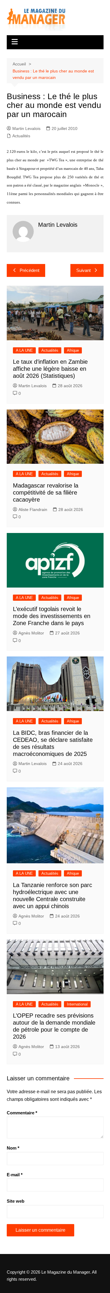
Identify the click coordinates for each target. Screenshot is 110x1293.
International (77, 1004)
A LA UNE (24, 350)
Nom (13, 1147)
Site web (15, 1201)
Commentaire (22, 1112)
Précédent (29, 270)
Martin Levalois (26, 128)
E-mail (15, 1174)
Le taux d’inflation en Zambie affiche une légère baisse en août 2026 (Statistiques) (50, 368)
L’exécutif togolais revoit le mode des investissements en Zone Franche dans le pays (51, 616)
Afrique (73, 350)
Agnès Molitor (31, 633)
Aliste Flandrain (32, 509)
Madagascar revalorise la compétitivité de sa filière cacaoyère (45, 492)
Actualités (21, 135)
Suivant (83, 270)
